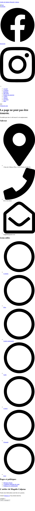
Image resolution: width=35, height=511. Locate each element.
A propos (5, 90)
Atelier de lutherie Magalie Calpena (9, 2)
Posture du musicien (8, 95)
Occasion (5, 99)
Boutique (5, 92)
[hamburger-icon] (0, 86)
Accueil (5, 89)
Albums (5, 98)
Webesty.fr (7, 495)
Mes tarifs (6, 93)
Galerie (5, 96)
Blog (4, 101)
